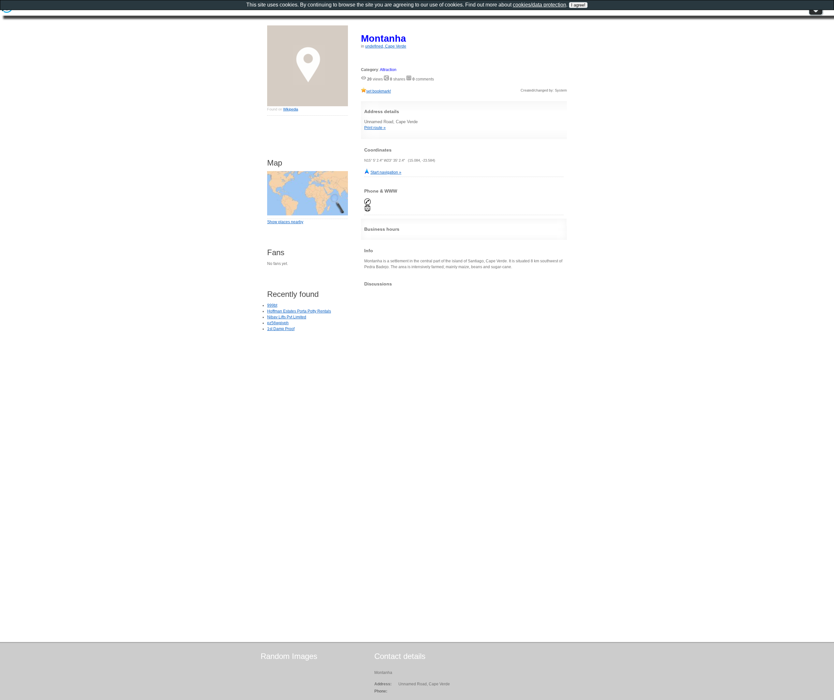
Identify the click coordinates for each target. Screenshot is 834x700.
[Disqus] (464, 372)
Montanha (383, 38)
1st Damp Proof (281, 329)
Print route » (375, 127)
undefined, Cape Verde (385, 46)
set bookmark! (378, 91)
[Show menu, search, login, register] (816, 14)
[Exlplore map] (307, 214)
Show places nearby (285, 222)
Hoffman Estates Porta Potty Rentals (299, 311)
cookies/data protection (539, 4)
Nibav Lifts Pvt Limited (286, 317)
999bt (272, 305)
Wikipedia (290, 109)
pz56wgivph (278, 323)
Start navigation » (385, 172)
